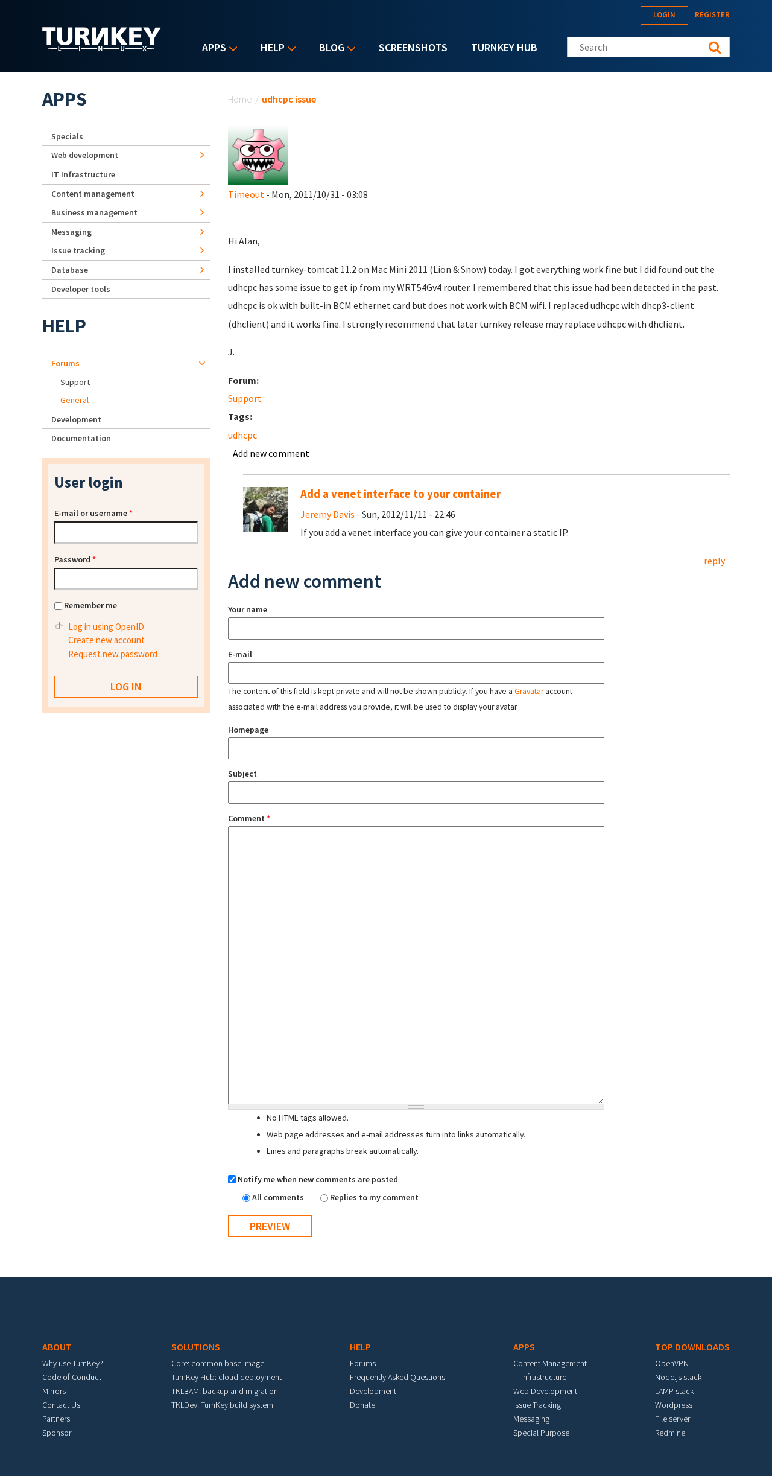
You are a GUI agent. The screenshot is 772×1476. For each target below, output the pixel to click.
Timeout (246, 194)
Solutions (195, 1347)
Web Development (545, 1390)
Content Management (550, 1363)
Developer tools (80, 289)
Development (76, 419)
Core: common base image (217, 1363)
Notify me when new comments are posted (318, 1179)
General (74, 400)
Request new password (112, 654)
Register (712, 15)
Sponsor (56, 1432)
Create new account (106, 640)
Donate (362, 1404)
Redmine (670, 1432)
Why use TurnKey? (72, 1363)
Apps (211, 48)
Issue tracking (78, 250)
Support (245, 398)
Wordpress (673, 1404)
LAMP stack (674, 1390)
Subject (242, 773)
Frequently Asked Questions (397, 1377)
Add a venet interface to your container (400, 494)
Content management (92, 193)
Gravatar (528, 691)
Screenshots (413, 47)
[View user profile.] (258, 154)
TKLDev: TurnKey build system (222, 1404)
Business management (94, 212)
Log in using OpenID (106, 626)
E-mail (240, 654)
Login (664, 15)
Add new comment (271, 453)
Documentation (81, 438)
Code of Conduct (71, 1377)
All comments (279, 1197)
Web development (84, 155)
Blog (328, 48)
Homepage (248, 729)
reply (714, 561)
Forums (65, 363)
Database (69, 269)
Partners (56, 1418)
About (57, 1347)
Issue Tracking (537, 1404)
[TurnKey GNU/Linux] (101, 48)
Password (75, 559)
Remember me (90, 605)
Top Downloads (692, 1347)
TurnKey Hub (504, 47)
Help (270, 48)
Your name (247, 609)
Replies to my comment (374, 1197)
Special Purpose (541, 1432)
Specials (67, 136)
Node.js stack (678, 1377)
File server (672, 1418)
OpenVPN (672, 1363)
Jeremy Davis (327, 514)
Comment (249, 818)
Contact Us (61, 1404)
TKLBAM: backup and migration (224, 1390)
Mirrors (54, 1390)
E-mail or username (93, 512)
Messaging (71, 231)
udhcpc (242, 435)
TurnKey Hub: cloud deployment (226, 1377)
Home (240, 99)
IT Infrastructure (83, 174)
